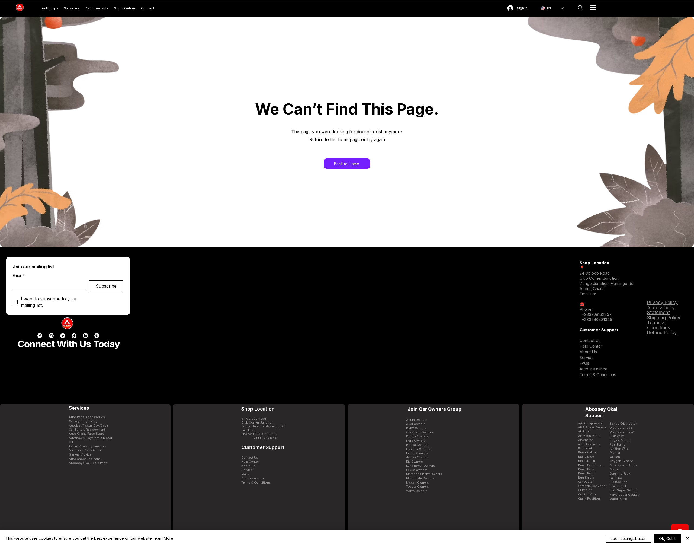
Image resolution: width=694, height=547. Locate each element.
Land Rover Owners (420, 466)
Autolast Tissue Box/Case (88, 425)
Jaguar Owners (417, 457)
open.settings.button (628, 538)
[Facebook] (40, 336)
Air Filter (584, 431)
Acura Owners (416, 420)
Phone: (586, 309)
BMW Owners (416, 428)
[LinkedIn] (85, 336)
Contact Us (590, 340)
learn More (163, 538)
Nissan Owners (417, 482)
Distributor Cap (621, 428)
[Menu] (593, 8)
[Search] (580, 8)
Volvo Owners (416, 491)
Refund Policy (662, 332)
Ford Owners (416, 441)
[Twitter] (63, 336)
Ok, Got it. (667, 538)
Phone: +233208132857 (259, 434)
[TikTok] (74, 336)
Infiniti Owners (417, 453)
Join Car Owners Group (434, 409)
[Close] (687, 538)
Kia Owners (414, 461)
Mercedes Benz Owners (424, 474)
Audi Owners (415, 424)
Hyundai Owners (418, 449)
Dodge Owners (417, 436)
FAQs (584, 363)
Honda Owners (417, 445)
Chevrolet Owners (419, 432)
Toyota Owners (417, 486)
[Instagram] (51, 336)
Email (19, 275)
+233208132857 (596, 314)
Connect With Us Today (68, 343)
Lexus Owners (417, 470)
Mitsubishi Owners (420, 478)
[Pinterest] (97, 336)
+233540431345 (597, 319)
